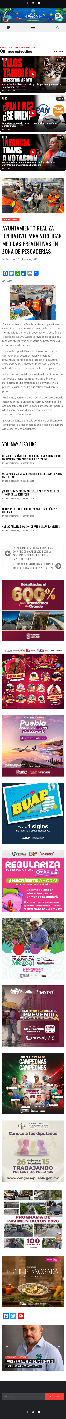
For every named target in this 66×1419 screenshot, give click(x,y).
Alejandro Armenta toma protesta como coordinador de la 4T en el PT (32, 566)
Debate (23, 1357)
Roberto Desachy (12, 463)
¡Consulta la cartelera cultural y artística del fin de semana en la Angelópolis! (30, 493)
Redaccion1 (11, 259)
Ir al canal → (60, 52)
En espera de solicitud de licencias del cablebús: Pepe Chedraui (30, 510)
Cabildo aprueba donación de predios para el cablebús (31, 526)
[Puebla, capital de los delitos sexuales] (33, 1348)
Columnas (11, 1357)
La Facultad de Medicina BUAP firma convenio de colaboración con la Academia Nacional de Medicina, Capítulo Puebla (33, 553)
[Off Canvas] (8, 27)
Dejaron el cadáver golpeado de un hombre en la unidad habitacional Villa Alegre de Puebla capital (31, 457)
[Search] (57, 27)
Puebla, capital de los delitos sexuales (30, 1361)
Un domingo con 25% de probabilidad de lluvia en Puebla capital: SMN (32, 475)
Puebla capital (11, 219)
